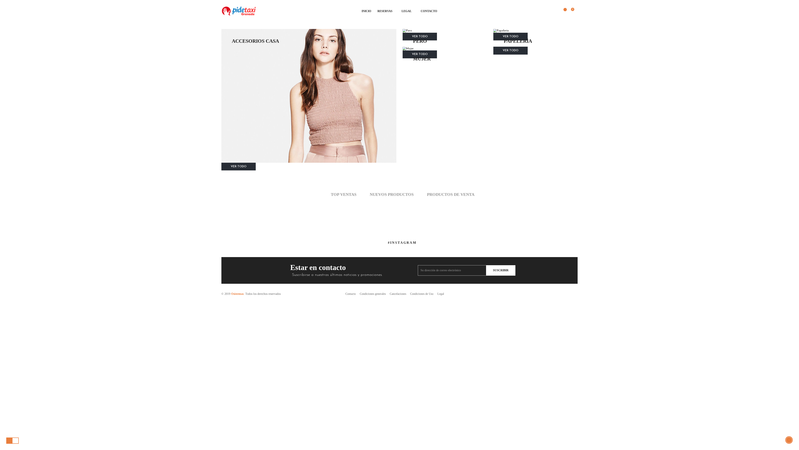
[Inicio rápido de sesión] (554, 11)
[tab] (343, 194)
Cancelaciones (398, 293)
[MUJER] (445, 48)
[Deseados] (563, 11)
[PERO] (445, 31)
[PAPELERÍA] (535, 31)
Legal (440, 293)
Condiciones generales (373, 293)
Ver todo (238, 166)
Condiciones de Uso (421, 293)
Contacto (350, 293)
